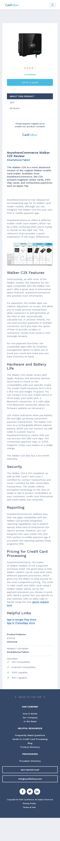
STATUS (11, 638)
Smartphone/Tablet (18, 160)
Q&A (12, 102)
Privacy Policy (29, 803)
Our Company (30, 717)
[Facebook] (23, 792)
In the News (30, 721)
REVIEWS (15, 108)
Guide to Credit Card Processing (30, 739)
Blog (30, 743)
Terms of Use (29, 807)
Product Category (17, 648)
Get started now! (30, 770)
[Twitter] (30, 792)
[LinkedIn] (37, 792)
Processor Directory (30, 761)
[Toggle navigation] (52, 5)
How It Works (30, 713)
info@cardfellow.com (30, 779)
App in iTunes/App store (21, 623)
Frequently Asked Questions (30, 735)
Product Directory (30, 747)
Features (12, 659)
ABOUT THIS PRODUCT (22, 96)
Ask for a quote (30, 82)
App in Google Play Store (21, 619)
